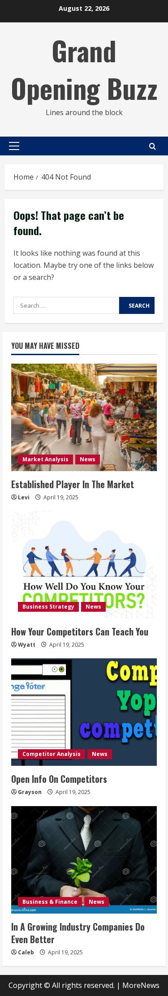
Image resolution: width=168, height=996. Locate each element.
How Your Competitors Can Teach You (79, 631)
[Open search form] (152, 146)
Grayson (30, 792)
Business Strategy (48, 606)
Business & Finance (50, 902)
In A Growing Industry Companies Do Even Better (78, 933)
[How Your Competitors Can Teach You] (84, 564)
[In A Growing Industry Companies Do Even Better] (84, 860)
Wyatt (26, 644)
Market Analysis (45, 459)
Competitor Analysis (51, 754)
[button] (14, 146)
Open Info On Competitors (59, 779)
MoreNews (140, 985)
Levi (24, 497)
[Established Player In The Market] (84, 417)
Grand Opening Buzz (84, 68)
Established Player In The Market (72, 484)
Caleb (26, 952)
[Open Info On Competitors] (84, 712)
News (87, 459)
